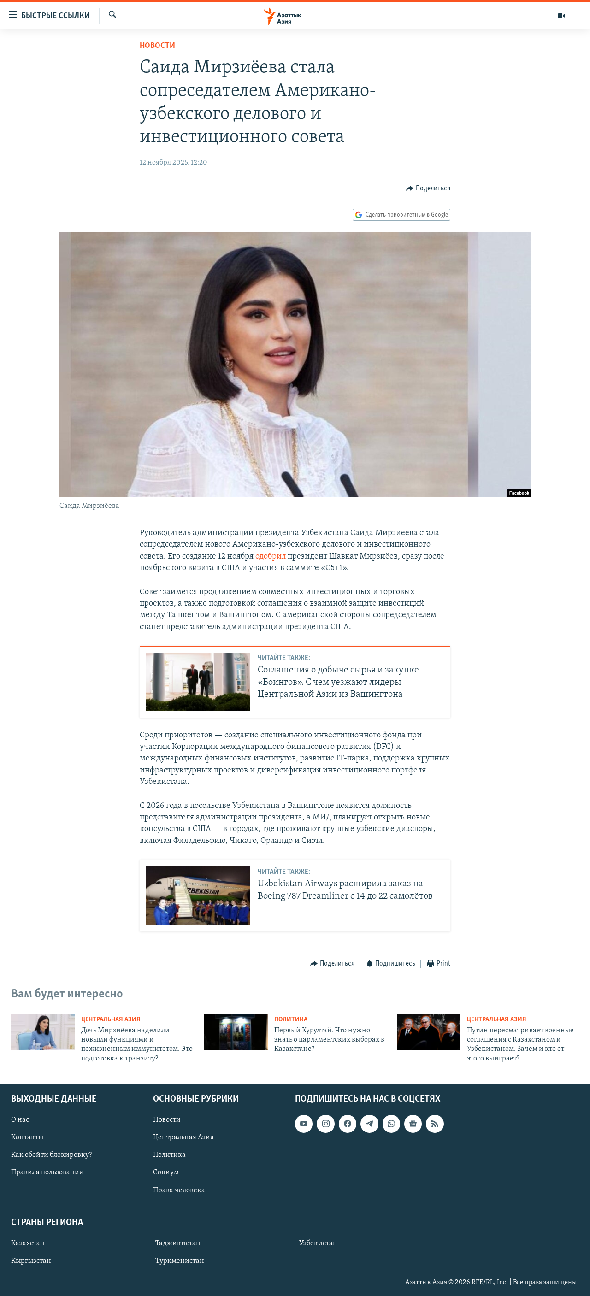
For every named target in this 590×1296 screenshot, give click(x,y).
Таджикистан (178, 1243)
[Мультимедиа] (561, 15)
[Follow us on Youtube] (304, 1123)
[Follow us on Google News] (413, 1123)
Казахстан (28, 1243)
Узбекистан (318, 1243)
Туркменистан (179, 1261)
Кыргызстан (31, 1261)
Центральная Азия (111, 1019)
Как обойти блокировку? (51, 1155)
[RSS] (434, 1123)
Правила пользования (47, 1173)
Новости (157, 46)
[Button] (428, 188)
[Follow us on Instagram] (325, 1123)
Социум (166, 1173)
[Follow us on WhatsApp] (391, 1123)
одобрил (270, 557)
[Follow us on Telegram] (369, 1123)
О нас (20, 1120)
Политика (290, 1019)
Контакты (27, 1138)
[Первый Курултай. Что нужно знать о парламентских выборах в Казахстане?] (236, 1032)
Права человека (179, 1190)
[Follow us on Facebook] (347, 1123)
